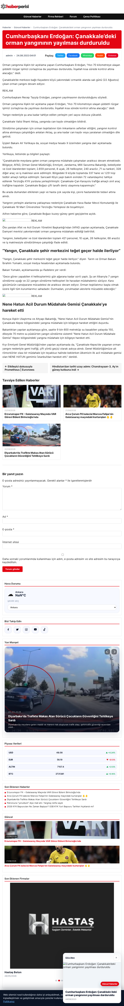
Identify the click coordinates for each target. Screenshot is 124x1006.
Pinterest (112, 55)
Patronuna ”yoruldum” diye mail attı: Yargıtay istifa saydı (35, 803)
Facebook (73, 55)
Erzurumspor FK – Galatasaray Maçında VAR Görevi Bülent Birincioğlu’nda (43, 792)
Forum (73, 16)
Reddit (100, 55)
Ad (5, 516)
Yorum (7, 486)
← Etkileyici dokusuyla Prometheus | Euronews (19, 368)
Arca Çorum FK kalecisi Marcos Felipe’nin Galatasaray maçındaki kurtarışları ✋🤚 (47, 796)
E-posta (8, 529)
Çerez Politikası (91, 16)
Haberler (6, 27)
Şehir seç (13, 601)
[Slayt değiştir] (56, 980)
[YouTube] (35, 629)
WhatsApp (87, 55)
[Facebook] (8, 629)
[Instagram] (26, 629)
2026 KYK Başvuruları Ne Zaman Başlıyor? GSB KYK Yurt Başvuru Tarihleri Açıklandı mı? (50, 806)
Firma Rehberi (55, 16)
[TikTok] (44, 629)
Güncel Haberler (32, 16)
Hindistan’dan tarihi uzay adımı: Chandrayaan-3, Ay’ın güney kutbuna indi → (85, 368)
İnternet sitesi (10, 542)
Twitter (60, 55)
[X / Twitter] (17, 629)
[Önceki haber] (107, 652)
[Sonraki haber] (114, 652)
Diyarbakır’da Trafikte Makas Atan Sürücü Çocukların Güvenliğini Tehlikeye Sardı (47, 799)
